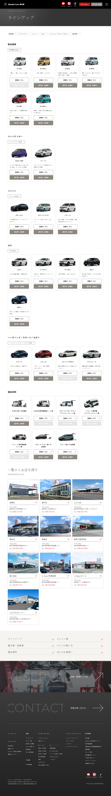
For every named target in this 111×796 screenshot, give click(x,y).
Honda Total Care (54, 756)
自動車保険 (52, 748)
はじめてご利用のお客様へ (15, 751)
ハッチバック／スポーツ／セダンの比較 (20, 343)
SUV (43, 34)
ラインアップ (15, 638)
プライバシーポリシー (91, 760)
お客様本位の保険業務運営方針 (93, 746)
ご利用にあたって (90, 758)
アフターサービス (43, 738)
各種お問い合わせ (90, 763)
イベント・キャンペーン (72, 738)
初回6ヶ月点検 (42, 751)
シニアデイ (69, 744)
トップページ (11, 11)
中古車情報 (29, 764)
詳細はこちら (19, 80)
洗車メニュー (41, 741)
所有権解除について (90, 755)
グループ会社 (88, 752)
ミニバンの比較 (13, 196)
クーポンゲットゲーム (71, 746)
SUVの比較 (12, 251)
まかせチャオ (41, 762)
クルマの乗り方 (65, 645)
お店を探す (11, 746)
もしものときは (54, 751)
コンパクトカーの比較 (15, 142)
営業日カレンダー (12, 754)
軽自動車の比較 (13, 50)
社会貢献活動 (88, 744)
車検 (39, 759)
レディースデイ (70, 741)
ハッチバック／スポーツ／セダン (58, 34)
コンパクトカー (22, 34)
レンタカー (52, 759)
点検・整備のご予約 (43, 765)
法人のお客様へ (65, 652)
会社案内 (87, 738)
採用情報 (87, 749)
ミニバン (34, 34)
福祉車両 (74, 34)
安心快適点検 (41, 756)
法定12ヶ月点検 (42, 754)
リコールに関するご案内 (56, 754)
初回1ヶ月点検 (42, 748)
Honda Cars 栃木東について (92, 741)
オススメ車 (62, 638)
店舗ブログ (11, 748)
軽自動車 (11, 34)
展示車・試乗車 (43, 85)
